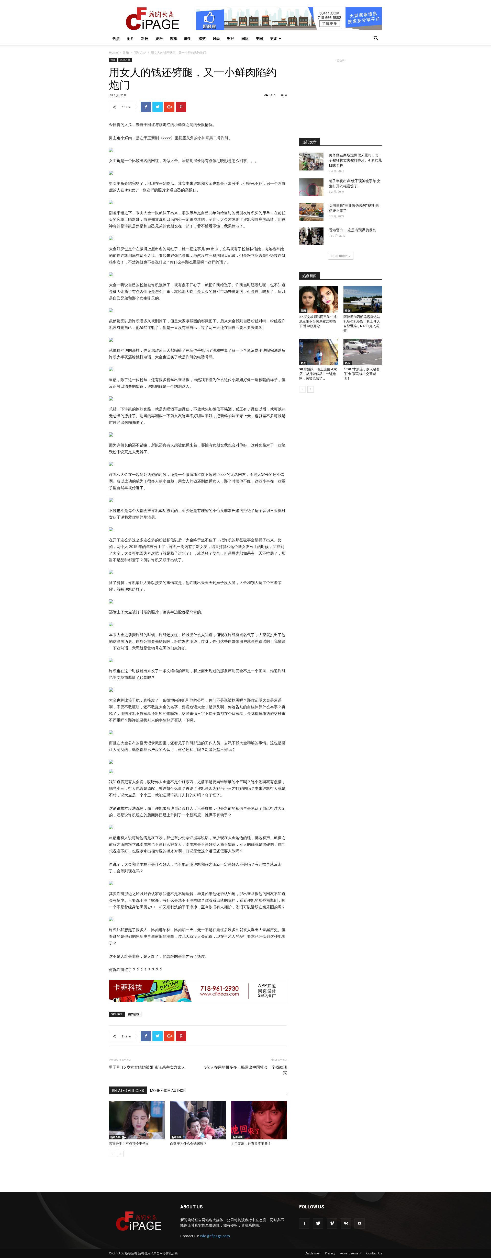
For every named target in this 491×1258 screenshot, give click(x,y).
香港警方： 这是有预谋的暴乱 (352, 230)
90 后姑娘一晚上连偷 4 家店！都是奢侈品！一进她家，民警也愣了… (318, 373)
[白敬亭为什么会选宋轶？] (198, 1120)
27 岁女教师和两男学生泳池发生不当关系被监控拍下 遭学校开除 (318, 321)
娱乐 (159, 38)
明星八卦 (140, 52)
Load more (339, 256)
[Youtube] (359, 1223)
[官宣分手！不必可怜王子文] (137, 1120)
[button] (376, 39)
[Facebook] (304, 1223)
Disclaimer (312, 1253)
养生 (187, 38)
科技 (144, 38)
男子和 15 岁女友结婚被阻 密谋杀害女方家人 (147, 1067)
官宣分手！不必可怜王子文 (129, 1144)
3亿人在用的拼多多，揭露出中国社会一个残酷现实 (245, 1070)
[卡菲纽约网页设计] (198, 991)
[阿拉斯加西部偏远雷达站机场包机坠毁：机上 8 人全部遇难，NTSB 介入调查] (362, 299)
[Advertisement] (340, 95)
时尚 (216, 38)
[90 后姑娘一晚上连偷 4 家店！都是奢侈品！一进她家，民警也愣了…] (318, 352)
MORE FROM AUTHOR (168, 1091)
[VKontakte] (346, 1223)
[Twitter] (318, 1223)
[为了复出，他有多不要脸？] (259, 1120)
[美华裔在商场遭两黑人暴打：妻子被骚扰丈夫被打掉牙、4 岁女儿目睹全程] (311, 161)
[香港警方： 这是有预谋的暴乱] (311, 236)
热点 (116, 38)
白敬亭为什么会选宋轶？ (188, 1144)
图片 (130, 38)
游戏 (173, 38)
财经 (230, 38)
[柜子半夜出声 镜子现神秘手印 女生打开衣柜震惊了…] (311, 187)
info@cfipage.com (215, 1235)
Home (113, 52)
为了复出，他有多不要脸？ (251, 1144)
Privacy (330, 1253)
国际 (245, 38)
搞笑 (202, 38)
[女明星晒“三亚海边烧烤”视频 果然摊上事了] (311, 212)
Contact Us (374, 1253)
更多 (273, 38)
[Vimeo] (332, 1223)
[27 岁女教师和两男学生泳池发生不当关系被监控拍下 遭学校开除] (318, 299)
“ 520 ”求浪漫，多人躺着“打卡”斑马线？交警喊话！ (361, 373)
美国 (259, 38)
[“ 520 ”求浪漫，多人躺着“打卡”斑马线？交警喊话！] (362, 352)
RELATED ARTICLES (128, 1091)
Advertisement (350, 1253)
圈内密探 (133, 1014)
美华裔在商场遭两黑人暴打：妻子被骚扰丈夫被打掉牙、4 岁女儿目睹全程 (355, 160)
